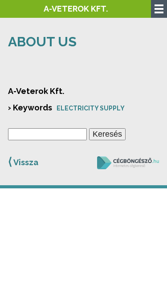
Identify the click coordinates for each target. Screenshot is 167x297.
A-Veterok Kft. (76, 8)
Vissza (23, 161)
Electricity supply (91, 108)
